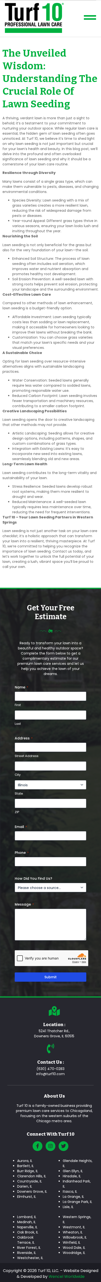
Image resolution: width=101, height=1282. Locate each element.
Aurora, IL (24, 1160)
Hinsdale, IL (72, 1176)
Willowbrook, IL (75, 1237)
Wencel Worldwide (67, 1276)
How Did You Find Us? (33, 878)
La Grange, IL (73, 1196)
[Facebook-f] (37, 1146)
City (18, 775)
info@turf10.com (50, 1073)
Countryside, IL (29, 1181)
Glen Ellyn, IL (73, 1171)
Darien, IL (24, 1186)
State (19, 793)
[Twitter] (63, 1146)
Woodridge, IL (74, 1252)
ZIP (17, 812)
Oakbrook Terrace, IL (26, 1240)
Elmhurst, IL (26, 1196)
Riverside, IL (26, 1252)
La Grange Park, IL (77, 1201)
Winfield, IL (71, 1242)
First (18, 705)
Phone (22, 852)
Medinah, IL (26, 1222)
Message (24, 904)
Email (21, 826)
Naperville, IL (27, 1227)
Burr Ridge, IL (27, 1171)
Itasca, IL (70, 1191)
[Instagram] (50, 1146)
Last (18, 724)
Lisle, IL (68, 1206)
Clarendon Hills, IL (31, 1176)
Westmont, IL (74, 1227)
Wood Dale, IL (74, 1247)
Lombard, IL (26, 1216)
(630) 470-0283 (50, 1068)
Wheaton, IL (73, 1232)
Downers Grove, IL (32, 1191)
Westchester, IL (30, 1257)
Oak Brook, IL (27, 1232)
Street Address (26, 756)
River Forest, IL (29, 1247)
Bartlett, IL (25, 1165)
